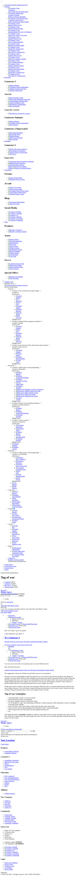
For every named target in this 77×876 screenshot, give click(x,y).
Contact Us (11, 558)
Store (6, 222)
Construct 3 (26, 291)
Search (7, 569)
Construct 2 (20, 420)
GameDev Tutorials (10, 818)
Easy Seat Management (11, 778)
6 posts (20, 622)
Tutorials (15, 125)
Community (8, 170)
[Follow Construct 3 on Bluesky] (15, 217)
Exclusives (15, 269)
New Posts (16, 204)
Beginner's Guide (17, 98)
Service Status (9, 869)
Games (15, 246)
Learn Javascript (9, 781)
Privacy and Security (21, 152)
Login (11, 282)
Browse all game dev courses (21, 113)
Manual (16, 85)
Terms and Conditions (11, 863)
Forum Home (18, 178)
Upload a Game (19, 194)
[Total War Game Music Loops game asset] (1, 604)
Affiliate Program (10, 793)
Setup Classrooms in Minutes (25, 161)
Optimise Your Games (31, 396)
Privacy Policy (9, 864)
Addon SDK (18, 90)
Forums (10, 508)
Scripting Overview (20, 89)
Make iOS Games (29, 394)
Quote (18, 627)
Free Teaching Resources (12, 779)
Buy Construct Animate (19, 231)
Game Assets (8, 815)
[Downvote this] (29, 624)
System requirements (22, 87)
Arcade (10, 524)
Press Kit (7, 804)
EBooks (15, 243)
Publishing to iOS (18, 103)
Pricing (7, 764)
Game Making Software (12, 751)
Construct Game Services (30, 345)
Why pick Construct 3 (20, 149)
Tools (14, 256)
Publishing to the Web (23, 99)
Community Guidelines (11, 823)
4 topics (14, 622)
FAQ (14, 154)
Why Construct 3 (10, 776)
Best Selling (18, 265)
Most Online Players (20, 192)
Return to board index (15, 729)
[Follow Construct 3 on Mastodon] (15, 220)
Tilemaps (15, 254)
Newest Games (17, 189)
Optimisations (21, 104)
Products (7, 6)
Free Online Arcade (10, 821)
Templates (17, 251)
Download (19, 133)
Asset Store (11, 490)
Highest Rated (18, 267)
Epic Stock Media (6, 612)
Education (8, 141)
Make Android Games (31, 393)
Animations (18, 241)
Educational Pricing (18, 165)
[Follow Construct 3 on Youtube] (15, 213)
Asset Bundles (18, 277)
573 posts (21, 655)
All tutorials (16, 106)
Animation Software (11, 753)
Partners (7, 783)
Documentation (9, 765)
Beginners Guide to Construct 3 (34, 389)
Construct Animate (26, 321)
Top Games (17, 187)
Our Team (8, 802)
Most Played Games (22, 191)
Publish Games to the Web (32, 391)
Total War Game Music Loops (10, 605)
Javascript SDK (18, 138)
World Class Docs (19, 163)
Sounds (19, 249)
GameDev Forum (10, 816)
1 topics (14, 655)
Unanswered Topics (10, 566)
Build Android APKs (21, 101)
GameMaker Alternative (12, 760)
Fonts (14, 244)
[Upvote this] (14, 624)
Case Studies (8, 769)
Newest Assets (19, 263)
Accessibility (8, 868)
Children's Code (9, 866)
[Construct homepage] (16, 5)
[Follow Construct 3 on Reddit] (14, 212)
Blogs (10, 546)
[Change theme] (17, 561)
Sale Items (15, 278)
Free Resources (21, 151)
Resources (8, 77)
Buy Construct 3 (17, 230)
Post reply (4, 590)
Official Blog (20, 202)
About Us (7, 801)
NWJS (18, 134)
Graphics (16, 248)
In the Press (8, 806)
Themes (16, 253)
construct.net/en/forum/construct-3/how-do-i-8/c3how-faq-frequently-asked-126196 (29, 670)
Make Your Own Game (11, 762)
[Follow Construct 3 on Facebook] (15, 218)
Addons (16, 239)
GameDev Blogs (9, 820)
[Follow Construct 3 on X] (13, 215)
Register (7, 282)
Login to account (19, 559)
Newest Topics (20, 179)
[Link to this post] (13, 626)
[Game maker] (16, 285)
